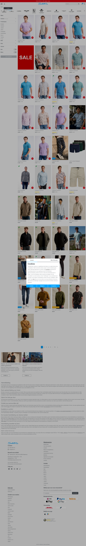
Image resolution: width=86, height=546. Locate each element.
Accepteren (53, 286)
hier (33, 279)
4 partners (47, 269)
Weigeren (42, 286)
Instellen (31, 286)
